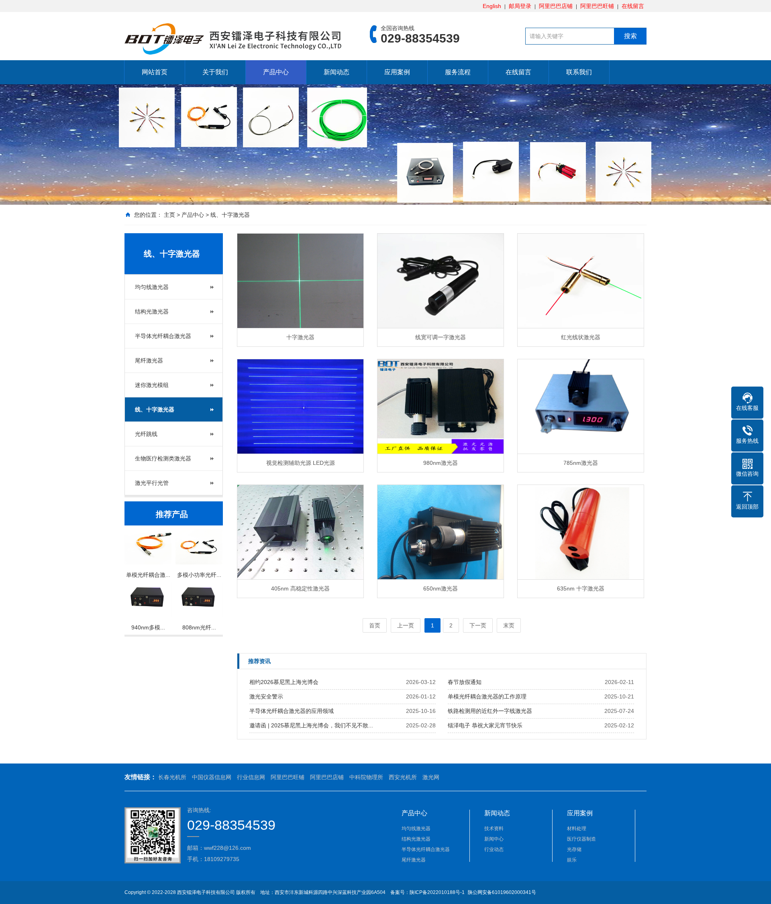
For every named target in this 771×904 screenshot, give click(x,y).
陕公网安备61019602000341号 (501, 892)
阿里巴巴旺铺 (597, 6)
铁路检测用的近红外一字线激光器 (490, 711)
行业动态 (494, 849)
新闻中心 (494, 839)
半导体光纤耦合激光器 (163, 336)
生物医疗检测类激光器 (163, 458)
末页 (508, 625)
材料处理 (576, 828)
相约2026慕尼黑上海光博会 (283, 682)
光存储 (574, 849)
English (492, 6)
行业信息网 (251, 777)
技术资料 (494, 828)
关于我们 (215, 72)
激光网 (430, 777)
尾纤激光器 (149, 360)
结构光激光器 (152, 311)
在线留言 (633, 6)
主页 (169, 215)
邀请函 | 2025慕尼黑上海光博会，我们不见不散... (311, 725)
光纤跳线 (146, 434)
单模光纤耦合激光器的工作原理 (487, 696)
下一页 (477, 625)
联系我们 (579, 72)
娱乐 (572, 860)
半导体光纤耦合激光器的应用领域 (291, 711)
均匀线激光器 (152, 287)
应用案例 (397, 72)
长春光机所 (172, 777)
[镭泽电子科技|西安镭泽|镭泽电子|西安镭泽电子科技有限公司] (235, 39)
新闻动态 (336, 72)
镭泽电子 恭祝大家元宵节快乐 (485, 725)
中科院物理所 (366, 777)
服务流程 (458, 72)
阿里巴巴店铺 (556, 6)
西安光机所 (403, 777)
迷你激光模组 (152, 385)
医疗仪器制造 (581, 839)
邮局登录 (520, 6)
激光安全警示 (266, 696)
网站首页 (154, 72)
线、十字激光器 (230, 215)
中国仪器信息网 (211, 777)
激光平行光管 (152, 483)
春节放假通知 (464, 682)
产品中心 (276, 72)
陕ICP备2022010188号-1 (437, 892)
